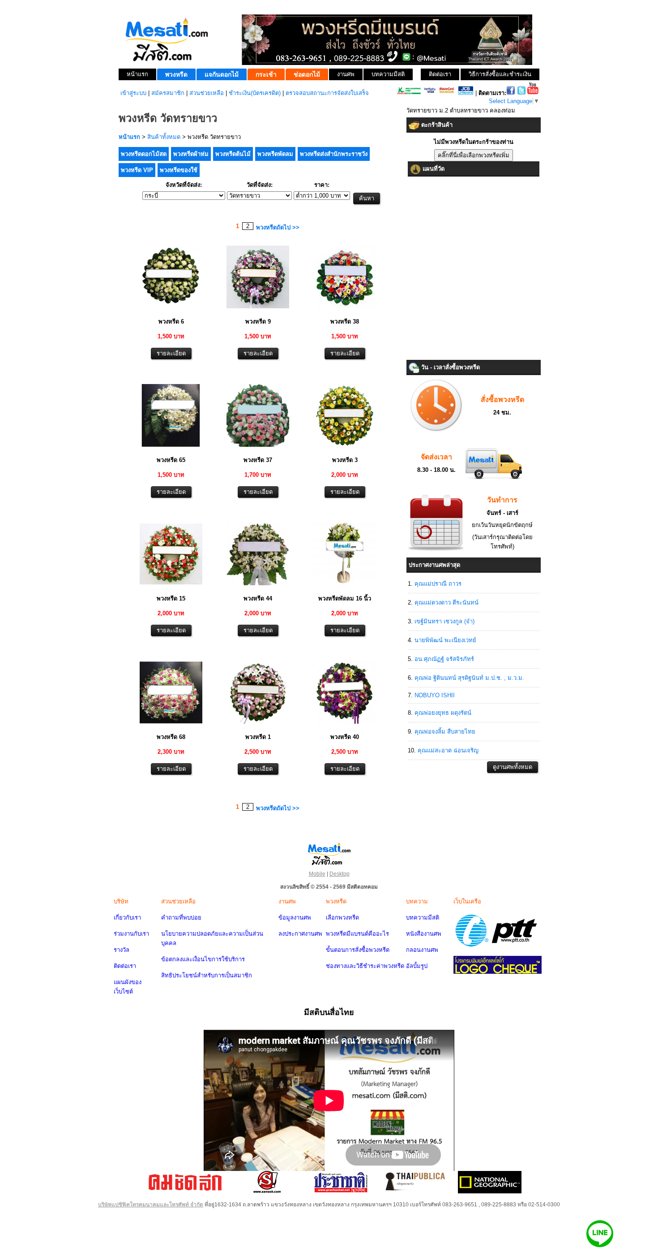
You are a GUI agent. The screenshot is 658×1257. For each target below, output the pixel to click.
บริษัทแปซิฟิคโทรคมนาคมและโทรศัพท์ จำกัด (150, 1204)
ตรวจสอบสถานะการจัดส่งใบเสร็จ (327, 93)
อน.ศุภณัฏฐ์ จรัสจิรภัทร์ (444, 659)
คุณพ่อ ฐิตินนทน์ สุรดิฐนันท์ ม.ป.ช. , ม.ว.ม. (469, 677)
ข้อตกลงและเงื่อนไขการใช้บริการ (203, 959)
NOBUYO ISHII (434, 695)
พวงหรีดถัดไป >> (277, 227)
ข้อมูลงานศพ (294, 917)
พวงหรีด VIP (137, 170)
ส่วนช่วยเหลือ (206, 93)
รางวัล (121, 949)
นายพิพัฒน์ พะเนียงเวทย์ (445, 640)
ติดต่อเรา (125, 966)
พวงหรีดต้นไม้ (233, 154)
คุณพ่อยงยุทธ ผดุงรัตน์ (442, 712)
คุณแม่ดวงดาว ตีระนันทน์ (446, 602)
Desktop (339, 874)
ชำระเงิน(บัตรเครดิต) (255, 93)
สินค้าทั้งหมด (163, 137)
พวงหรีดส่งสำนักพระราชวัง (333, 154)
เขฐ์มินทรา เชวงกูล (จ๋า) (444, 621)
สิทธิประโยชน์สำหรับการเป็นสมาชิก (206, 975)
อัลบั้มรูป (416, 966)
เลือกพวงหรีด (342, 917)
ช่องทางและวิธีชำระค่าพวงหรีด (365, 966)
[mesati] (329, 853)
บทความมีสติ (422, 917)
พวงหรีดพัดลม (275, 154)
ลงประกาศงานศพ (300, 933)
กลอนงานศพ (422, 949)
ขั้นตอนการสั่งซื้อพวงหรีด (357, 949)
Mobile (317, 874)
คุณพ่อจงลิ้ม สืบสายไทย (444, 731)
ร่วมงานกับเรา (131, 933)
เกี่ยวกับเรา (127, 917)
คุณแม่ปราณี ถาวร (437, 583)
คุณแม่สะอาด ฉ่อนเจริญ (448, 750)
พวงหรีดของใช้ (178, 170)
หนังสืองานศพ (423, 933)
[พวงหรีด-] (171, 309)
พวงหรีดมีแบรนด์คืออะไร (357, 933)
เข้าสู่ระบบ (133, 93)
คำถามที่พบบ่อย (181, 917)
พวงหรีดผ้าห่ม (191, 154)
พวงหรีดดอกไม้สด (144, 154)
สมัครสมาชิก (167, 93)
